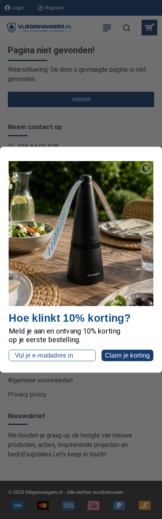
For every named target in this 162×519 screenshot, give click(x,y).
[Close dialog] (146, 168)
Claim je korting (127, 355)
